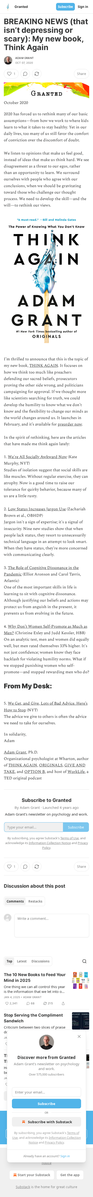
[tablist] (24, 901)
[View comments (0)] (25, 74)
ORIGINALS (50, 765)
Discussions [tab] (40, 961)
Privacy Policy (54, 1142)
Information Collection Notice (50, 843)
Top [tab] (9, 961)
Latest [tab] (22, 961)
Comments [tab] (15, 901)
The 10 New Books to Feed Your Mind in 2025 (35, 977)
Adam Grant (24, 58)
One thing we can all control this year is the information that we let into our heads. (34, 989)
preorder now (70, 424)
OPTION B (34, 772)
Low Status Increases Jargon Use (37, 509)
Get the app (70, 1175)
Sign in (83, 7)
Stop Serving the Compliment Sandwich (33, 1018)
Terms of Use (69, 838)
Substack (23, 1187)
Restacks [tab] (35, 901)
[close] (79, 1036)
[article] (46, 989)
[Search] (84, 961)
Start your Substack (34, 1175)
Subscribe (65, 7)
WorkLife (76, 772)
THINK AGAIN (43, 366)
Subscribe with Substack (50, 1121)
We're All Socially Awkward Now (37, 457)
